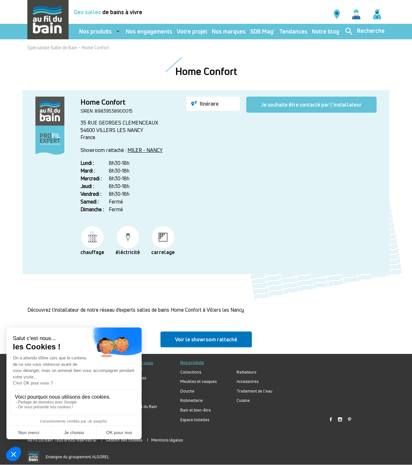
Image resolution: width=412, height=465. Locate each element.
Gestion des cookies (124, 439)
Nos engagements (149, 31)
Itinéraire (208, 103)
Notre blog (325, 31)
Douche (187, 391)
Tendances (293, 31)
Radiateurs (246, 372)
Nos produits (95, 31)
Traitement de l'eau (254, 391)
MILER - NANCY (145, 150)
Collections (190, 372)
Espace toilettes (194, 420)
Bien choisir (129, 397)
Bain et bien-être (195, 410)
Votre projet (192, 31)
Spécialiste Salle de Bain (52, 47)
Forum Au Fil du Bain (138, 406)
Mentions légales (167, 439)
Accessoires (247, 381)
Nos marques (229, 31)
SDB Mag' (262, 31)
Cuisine (243, 400)
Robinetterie (191, 400)
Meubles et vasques (198, 381)
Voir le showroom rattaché (206, 339)
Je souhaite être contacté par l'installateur (311, 104)
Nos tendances (132, 378)
